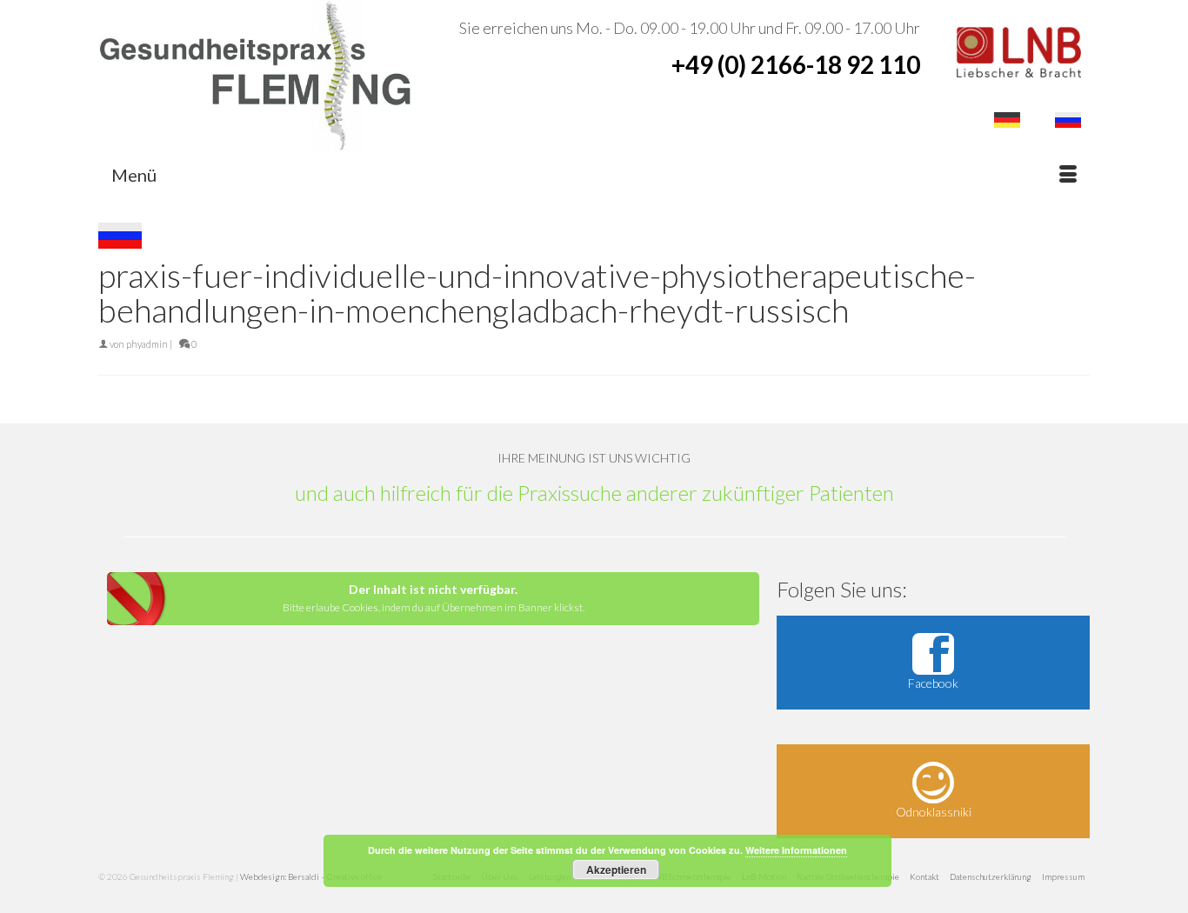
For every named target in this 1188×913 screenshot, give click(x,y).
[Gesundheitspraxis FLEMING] (254, 76)
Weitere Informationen (796, 849)
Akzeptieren (616, 869)
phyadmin (147, 344)
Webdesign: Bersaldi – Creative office (311, 876)
